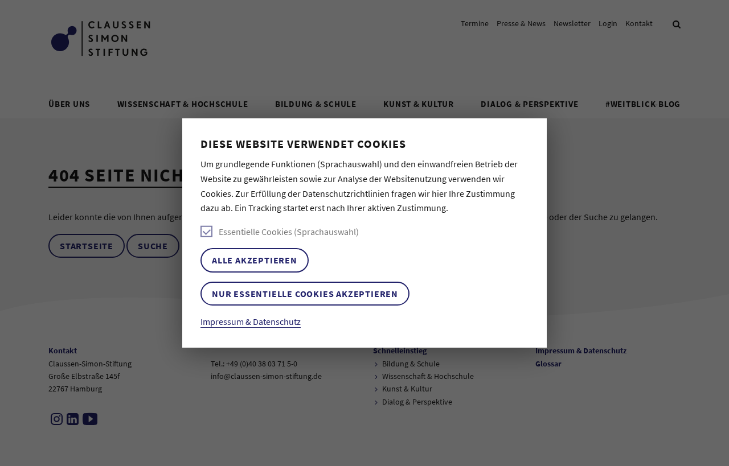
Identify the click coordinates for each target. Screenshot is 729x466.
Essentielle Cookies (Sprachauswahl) (289, 231)
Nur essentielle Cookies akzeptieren (305, 293)
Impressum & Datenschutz (250, 321)
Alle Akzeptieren (254, 260)
